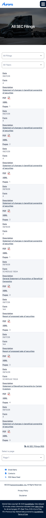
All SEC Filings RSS (34, 446)
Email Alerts (11, 470)
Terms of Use (23, 514)
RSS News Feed (12, 477)
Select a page (8, 451)
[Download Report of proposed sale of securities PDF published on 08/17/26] (8, 321)
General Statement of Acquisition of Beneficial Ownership (22, 280)
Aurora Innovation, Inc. (18, 485)
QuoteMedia (29, 504)
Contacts (10, 473)
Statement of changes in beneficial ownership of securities (22, 91)
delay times (39, 506)
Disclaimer (23, 495)
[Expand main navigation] (43, 4)
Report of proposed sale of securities (18, 316)
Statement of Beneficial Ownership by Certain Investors (22, 387)
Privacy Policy (23, 490)
